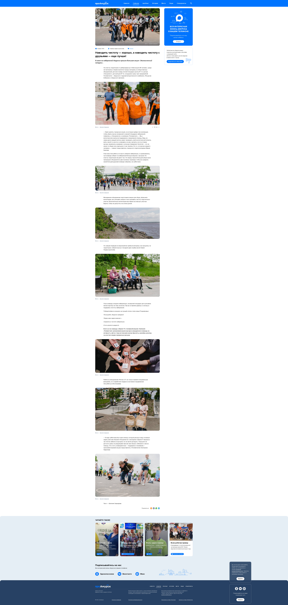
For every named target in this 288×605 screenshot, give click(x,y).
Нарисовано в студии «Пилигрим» (168, 599)
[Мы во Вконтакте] (240, 588)
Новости (152, 586)
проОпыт (165, 586)
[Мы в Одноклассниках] (236, 588)
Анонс (131, 48)
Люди (182, 586)
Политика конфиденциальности (135, 599)
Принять (240, 578)
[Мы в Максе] (244, 588)
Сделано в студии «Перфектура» (186, 599)
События (158, 586)
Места (177, 586)
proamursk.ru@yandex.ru (166, 594)
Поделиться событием (175, 61)
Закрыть (240, 599)
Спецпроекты (189, 586)
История (171, 586)
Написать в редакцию (116, 599)
